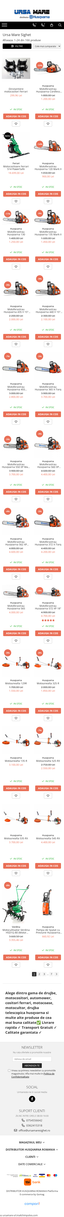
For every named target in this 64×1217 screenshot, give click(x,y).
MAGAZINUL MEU (30, 1142)
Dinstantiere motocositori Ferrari (16, 90)
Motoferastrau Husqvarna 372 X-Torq (48, 543)
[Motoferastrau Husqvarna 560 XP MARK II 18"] (48, 444)
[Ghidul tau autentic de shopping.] (32, 1204)
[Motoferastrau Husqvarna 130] (16, 217)
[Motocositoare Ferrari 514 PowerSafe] (16, 146)
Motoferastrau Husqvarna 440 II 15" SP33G (48, 310)
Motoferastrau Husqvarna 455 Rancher (16, 388)
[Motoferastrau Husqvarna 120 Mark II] (48, 146)
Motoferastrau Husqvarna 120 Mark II (48, 167)
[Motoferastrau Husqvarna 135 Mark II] (48, 217)
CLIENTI (30, 1156)
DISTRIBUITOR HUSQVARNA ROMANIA (31, 1149)
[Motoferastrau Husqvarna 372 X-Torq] (48, 521)
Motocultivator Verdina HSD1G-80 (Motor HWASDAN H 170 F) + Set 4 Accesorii (16, 931)
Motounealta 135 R (16, 760)
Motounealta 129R (16, 683)
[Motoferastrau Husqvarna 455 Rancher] (16, 366)
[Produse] (5, 26)
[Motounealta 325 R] (48, 663)
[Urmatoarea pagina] (56, 974)
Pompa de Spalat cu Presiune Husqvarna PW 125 (48, 931)
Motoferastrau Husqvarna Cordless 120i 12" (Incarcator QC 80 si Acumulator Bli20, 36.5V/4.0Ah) (48, 90)
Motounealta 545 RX (48, 838)
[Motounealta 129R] (16, 663)
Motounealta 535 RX (16, 838)
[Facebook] (32, 1099)
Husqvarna (48, 85)
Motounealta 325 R (48, 683)
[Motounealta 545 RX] (48, 818)
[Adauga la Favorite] (16, 124)
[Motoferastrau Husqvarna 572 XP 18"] (48, 592)
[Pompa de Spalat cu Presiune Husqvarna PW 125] (48, 902)
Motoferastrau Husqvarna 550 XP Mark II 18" (16, 465)
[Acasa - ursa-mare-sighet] (32, 14)
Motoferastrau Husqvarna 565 (16, 607)
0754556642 (34, 1120)
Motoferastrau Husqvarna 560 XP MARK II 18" (48, 465)
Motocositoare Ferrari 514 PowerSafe (16, 167)
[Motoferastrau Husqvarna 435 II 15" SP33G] (16, 289)
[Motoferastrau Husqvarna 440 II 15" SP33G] (48, 289)
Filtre (18, 46)
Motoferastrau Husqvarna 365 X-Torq (48, 388)
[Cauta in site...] (60, 25)
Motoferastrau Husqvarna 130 (16, 233)
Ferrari (16, 163)
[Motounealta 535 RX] (16, 818)
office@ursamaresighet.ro (34, 1130)
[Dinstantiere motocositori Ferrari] (16, 68)
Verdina (16, 926)
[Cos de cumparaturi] (51, 25)
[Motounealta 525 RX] (48, 740)
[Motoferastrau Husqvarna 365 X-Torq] (48, 366)
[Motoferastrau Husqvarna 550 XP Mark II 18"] (16, 443)
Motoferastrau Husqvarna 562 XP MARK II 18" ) (16, 543)
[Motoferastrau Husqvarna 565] (16, 592)
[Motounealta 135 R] (16, 740)
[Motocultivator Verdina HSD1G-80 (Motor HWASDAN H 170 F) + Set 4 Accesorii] (16, 902)
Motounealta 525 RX (48, 760)
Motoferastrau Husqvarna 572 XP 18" (48, 607)
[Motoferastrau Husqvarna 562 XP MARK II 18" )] (16, 521)
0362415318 (34, 1125)
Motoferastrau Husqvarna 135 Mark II (48, 233)
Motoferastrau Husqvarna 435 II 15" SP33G (16, 310)
